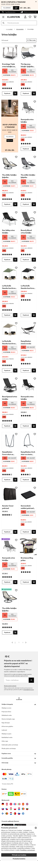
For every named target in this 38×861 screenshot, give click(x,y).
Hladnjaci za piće (6, 734)
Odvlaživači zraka (7, 715)
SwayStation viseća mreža (26, 342)
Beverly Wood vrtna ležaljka (26, 231)
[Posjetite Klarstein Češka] (7, 809)
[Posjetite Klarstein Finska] (3, 813)
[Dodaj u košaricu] (15, 93)
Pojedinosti (7, 93)
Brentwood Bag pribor (27, 559)
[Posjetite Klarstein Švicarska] (11, 804)
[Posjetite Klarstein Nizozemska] (11, 813)
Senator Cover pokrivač (8, 507)
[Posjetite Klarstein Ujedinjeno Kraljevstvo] (27, 804)
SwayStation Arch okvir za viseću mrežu (28, 453)
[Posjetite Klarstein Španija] (23, 804)
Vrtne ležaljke (30, 29)
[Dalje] (25, 642)
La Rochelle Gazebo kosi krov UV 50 (9, 287)
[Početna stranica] (3, 29)
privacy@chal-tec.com (28, 689)
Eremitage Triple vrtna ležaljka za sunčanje (8, 65)
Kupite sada (16, 8)
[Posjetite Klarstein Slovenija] (19, 813)
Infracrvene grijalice (7, 726)
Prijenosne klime (6, 711)
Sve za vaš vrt (9, 29)
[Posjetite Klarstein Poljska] (15, 809)
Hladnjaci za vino (6, 708)
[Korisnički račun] (25, 16)
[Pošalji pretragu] (3, 23)
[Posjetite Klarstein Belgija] (7, 813)
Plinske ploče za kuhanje (9, 748)
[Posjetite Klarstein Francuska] (15, 804)
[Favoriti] (30, 17)
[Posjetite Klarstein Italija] (19, 804)
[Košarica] (35, 17)
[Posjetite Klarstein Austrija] (7, 804)
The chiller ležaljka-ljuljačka (9, 176)
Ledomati (4, 730)
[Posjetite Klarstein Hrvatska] (19, 809)
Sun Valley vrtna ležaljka (8, 231)
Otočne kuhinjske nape (8, 719)
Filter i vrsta (32, 40)
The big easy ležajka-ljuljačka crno (27, 65)
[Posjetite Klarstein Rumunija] (23, 809)
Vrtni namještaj (20, 29)
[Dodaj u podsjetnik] (16, 46)
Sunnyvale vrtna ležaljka (27, 120)
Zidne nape (5, 741)
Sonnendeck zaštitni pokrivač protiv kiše (27, 507)
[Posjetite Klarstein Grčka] (23, 813)
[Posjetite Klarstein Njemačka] (3, 804)
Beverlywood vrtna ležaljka (9, 398)
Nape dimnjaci (6, 722)
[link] (9, 52)
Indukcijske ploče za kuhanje (10, 745)
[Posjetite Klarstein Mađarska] (11, 809)
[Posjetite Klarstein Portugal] (15, 813)
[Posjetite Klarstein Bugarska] (27, 809)
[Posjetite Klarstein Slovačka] (3, 809)
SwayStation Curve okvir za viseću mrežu (7, 453)
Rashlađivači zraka (7, 737)
